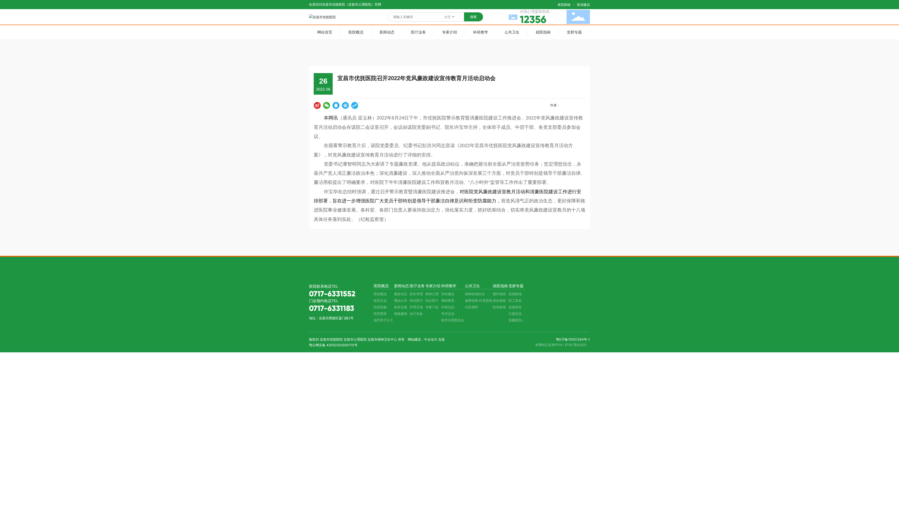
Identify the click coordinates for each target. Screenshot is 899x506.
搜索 (473, 17)
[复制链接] (354, 105)
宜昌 (441, 339)
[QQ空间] (345, 105)
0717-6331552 (332, 293)
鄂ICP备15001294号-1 (573, 339)
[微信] (326, 105)
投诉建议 (583, 5)
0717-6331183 (331, 308)
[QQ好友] (335, 105)
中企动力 (430, 339)
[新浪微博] (317, 105)
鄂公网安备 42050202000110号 (333, 345)
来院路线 (564, 5)
